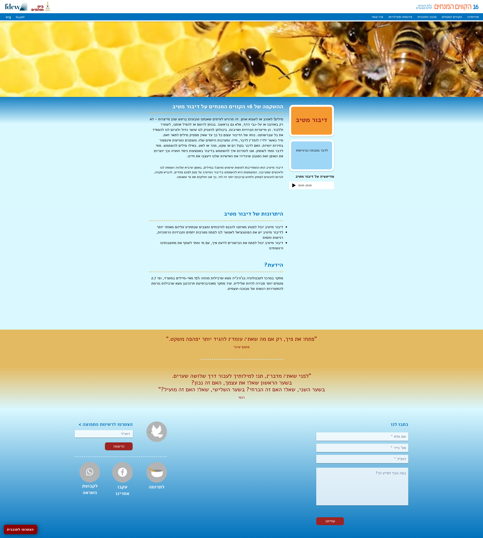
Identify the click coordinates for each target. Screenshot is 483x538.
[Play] (294, 185)
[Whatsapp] (89, 472)
